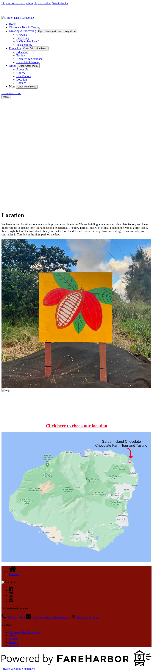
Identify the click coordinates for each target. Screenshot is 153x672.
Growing (21, 34)
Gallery (20, 72)
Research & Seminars (29, 58)
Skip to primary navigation (17, 3)
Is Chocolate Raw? (27, 41)
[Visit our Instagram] (11, 595)
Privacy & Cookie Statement (18, 668)
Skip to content (42, 3)
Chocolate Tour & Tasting (24, 27)
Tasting (20, 55)
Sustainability (24, 44)
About (12, 635)
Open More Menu (27, 86)
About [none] (12, 65)
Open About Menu (28, 65)
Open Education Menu (35, 48)
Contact (21, 82)
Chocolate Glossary (28, 62)
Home (12, 24)
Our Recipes (23, 76)
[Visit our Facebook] (11, 590)
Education (22, 52)
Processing (22, 38)
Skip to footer (60, 3)
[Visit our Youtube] (11, 600)
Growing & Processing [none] (22, 31)
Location (21, 79)
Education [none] (15, 48)
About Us (22, 69)
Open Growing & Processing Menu (57, 31)
